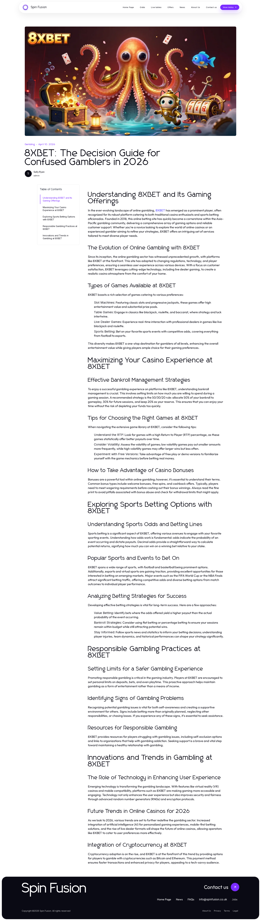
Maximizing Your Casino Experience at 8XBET (54, 208)
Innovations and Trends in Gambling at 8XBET (55, 237)
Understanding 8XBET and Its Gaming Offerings (57, 199)
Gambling (30, 144)
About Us (206, 910)
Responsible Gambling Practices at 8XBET (60, 227)
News (179, 899)
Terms (227, 910)
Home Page (164, 899)
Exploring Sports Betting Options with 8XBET (59, 218)
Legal (235, 910)
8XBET (160, 210)
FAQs (191, 899)
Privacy (217, 910)
